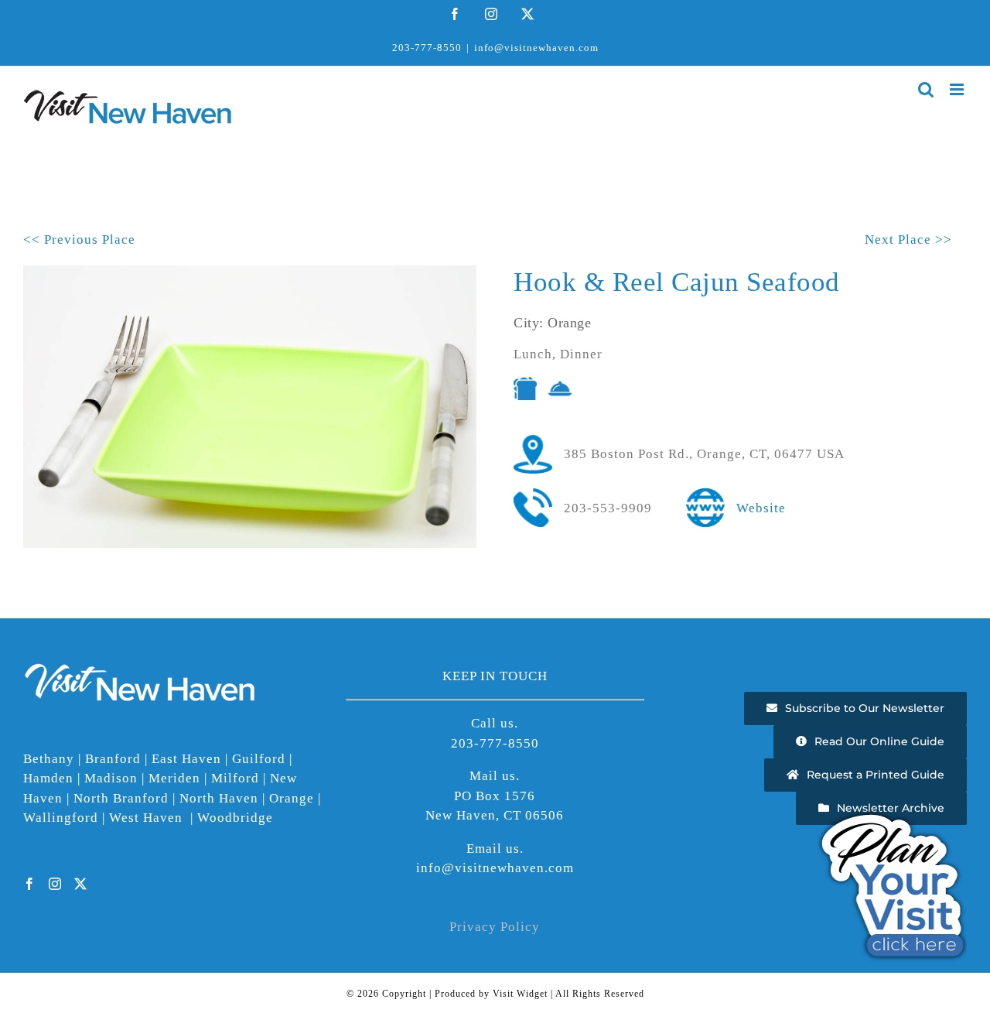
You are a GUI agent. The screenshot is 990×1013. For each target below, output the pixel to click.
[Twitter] (80, 884)
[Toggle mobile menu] (958, 89)
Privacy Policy (494, 926)
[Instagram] (55, 884)
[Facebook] (29, 884)
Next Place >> (908, 239)
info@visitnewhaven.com (536, 47)
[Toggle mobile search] (926, 89)
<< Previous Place (79, 239)
